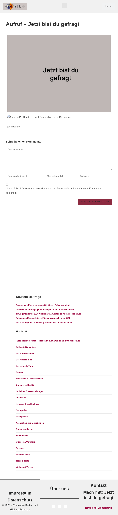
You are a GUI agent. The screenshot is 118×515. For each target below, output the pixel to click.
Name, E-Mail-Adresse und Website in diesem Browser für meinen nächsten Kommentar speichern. (54, 190)
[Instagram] (53, 506)
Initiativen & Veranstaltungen (29, 391)
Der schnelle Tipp (24, 366)
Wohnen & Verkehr (25, 467)
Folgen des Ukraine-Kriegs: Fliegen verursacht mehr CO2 (43, 318)
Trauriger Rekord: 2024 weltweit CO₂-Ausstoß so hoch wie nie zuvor (48, 314)
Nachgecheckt (22, 410)
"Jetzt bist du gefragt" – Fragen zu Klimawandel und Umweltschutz (48, 341)
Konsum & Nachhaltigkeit (28, 404)
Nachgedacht (22, 416)
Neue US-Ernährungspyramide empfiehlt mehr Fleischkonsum (45, 309)
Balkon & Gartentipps (26, 347)
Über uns (59, 488)
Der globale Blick (24, 360)
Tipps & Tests (22, 461)
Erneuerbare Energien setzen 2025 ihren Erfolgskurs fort (43, 305)
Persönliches (22, 435)
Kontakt (98, 485)
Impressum (20, 493)
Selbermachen (23, 454)
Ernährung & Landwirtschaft (29, 379)
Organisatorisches (24, 429)
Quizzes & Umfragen (25, 442)
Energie (19, 372)
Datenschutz (20, 500)
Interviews (21, 397)
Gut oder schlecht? (25, 385)
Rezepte (20, 448)
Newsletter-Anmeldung (98, 508)
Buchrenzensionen (25, 353)
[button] (64, 5)
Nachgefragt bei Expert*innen (30, 423)
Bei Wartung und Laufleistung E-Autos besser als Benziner (44, 322)
